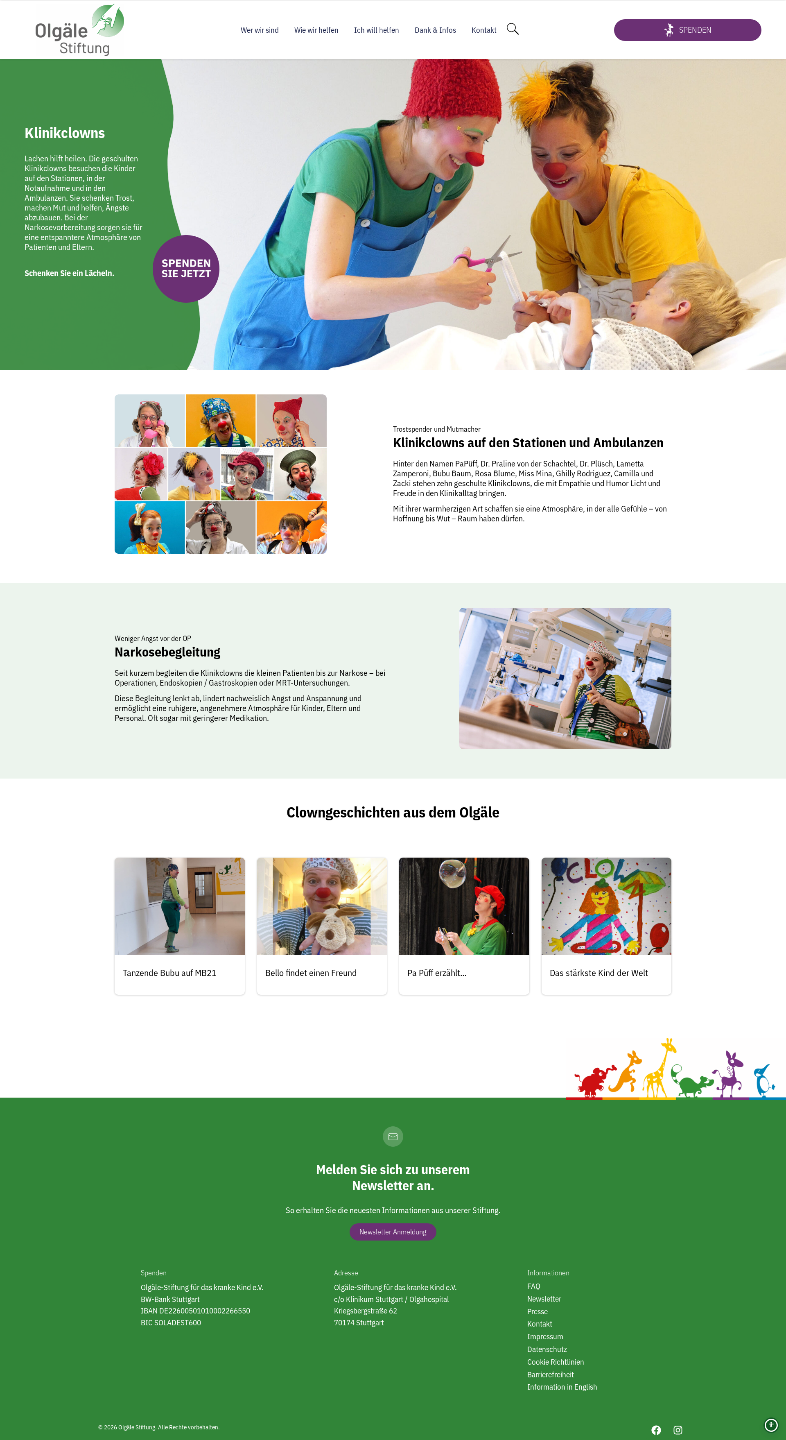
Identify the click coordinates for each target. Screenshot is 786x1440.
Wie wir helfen (316, 30)
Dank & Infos (435, 30)
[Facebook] (656, 1430)
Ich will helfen (376, 30)
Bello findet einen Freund (311, 972)
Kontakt (484, 30)
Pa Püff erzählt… (437, 972)
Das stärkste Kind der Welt (599, 972)
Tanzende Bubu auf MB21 (170, 972)
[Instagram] (678, 1430)
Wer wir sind (260, 30)
